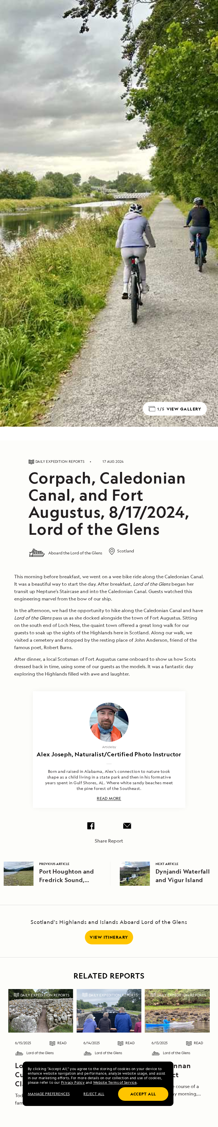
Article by (109, 747)
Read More (109, 798)
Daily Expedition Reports (45, 995)
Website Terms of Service (115, 1082)
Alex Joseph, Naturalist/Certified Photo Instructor (109, 754)
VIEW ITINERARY (109, 937)
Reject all (93, 1093)
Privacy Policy (73, 1082)
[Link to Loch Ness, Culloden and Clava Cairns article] (40, 1010)
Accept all (143, 1094)
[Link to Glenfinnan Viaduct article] (177, 1010)
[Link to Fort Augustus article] (109, 1010)
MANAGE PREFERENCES (49, 1093)
